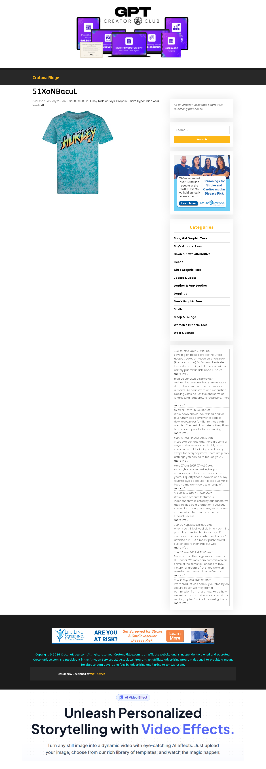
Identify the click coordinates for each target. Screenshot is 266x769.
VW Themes (97, 673)
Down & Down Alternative (192, 254)
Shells (178, 309)
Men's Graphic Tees (188, 301)
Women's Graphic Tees (191, 325)
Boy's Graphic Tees (188, 246)
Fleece (178, 262)
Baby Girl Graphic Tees (190, 238)
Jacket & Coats (185, 278)
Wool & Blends (184, 333)
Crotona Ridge (46, 77)
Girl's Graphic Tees (187, 270)
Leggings (180, 293)
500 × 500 (79, 101)
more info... (181, 374)
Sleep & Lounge (185, 317)
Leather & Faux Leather (190, 285)
